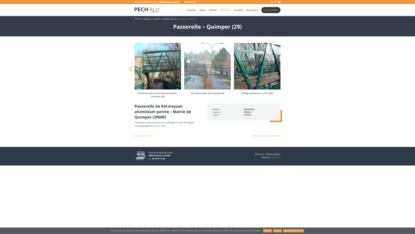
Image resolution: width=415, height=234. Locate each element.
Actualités (238, 10)
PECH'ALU (138, 19)
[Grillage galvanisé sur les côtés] (257, 66)
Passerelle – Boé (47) (144, 136)
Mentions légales (273, 154)
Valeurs (202, 10)
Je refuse (277, 231)
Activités (213, 10)
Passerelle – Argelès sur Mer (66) (265, 136)
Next (284, 70)
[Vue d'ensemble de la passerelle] (207, 66)
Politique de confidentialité (293, 231)
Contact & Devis (271, 10)
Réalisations (225, 10)
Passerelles (157, 19)
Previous (131, 70)
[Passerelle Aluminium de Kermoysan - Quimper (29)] (158, 66)
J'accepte (267, 231)
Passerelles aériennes (169, 19)
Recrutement (252, 10)
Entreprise (191, 10)
